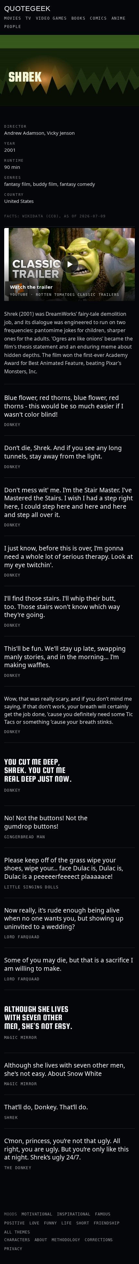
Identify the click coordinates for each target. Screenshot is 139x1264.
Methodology (66, 1240)
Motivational (37, 1214)
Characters (17, 1240)
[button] (69, 264)
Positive (14, 1223)
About (41, 1240)
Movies (12, 18)
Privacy (13, 1249)
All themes (17, 1232)
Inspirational (73, 1214)
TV (28, 18)
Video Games (51, 18)
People (12, 26)
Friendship (107, 1223)
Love (34, 1223)
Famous (103, 1214)
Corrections (99, 1240)
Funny (50, 1223)
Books (78, 18)
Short (82, 1223)
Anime (119, 18)
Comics (98, 18)
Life (66, 1223)
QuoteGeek (27, 8)
